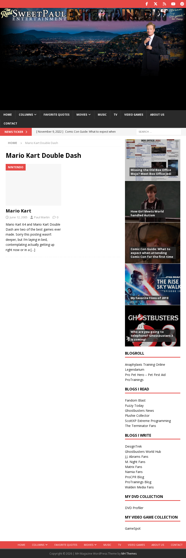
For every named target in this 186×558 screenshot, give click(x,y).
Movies (81, 115)
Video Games (133, 115)
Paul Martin (42, 217)
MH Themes (129, 554)
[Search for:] (158, 131)
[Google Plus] (164, 4)
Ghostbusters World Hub (143, 451)
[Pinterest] (182, 4)
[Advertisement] (93, 68)
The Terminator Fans (140, 426)
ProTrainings (134, 380)
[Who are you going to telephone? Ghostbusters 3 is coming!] (152, 325)
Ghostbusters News (139, 410)
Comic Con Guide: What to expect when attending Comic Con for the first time (152, 253)
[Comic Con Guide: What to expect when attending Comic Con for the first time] (152, 243)
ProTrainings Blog (138, 482)
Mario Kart (18, 211)
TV (115, 115)
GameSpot (133, 528)
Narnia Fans (134, 472)
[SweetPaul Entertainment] (93, 19)
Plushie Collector (137, 415)
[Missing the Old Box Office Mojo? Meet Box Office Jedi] (152, 160)
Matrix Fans (133, 467)
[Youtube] (173, 4)
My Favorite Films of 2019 (149, 298)
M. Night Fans (135, 462)
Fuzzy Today (134, 405)
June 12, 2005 (18, 217)
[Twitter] (155, 4)
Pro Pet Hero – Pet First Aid (145, 375)
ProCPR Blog (134, 477)
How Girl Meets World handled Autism (147, 213)
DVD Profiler (134, 508)
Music (102, 115)
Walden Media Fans (139, 487)
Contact (10, 123)
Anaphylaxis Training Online (145, 364)
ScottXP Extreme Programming (148, 421)
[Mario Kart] (33, 185)
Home (7, 115)
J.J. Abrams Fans (136, 456)
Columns (26, 115)
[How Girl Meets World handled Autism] (152, 201)
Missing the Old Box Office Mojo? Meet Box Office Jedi (151, 172)
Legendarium (134, 369)
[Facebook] (147, 4)
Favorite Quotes (56, 115)
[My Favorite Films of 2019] (152, 284)
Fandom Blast (135, 400)
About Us (157, 115)
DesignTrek (133, 446)
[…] (33, 250)
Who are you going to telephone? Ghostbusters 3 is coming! (152, 335)
